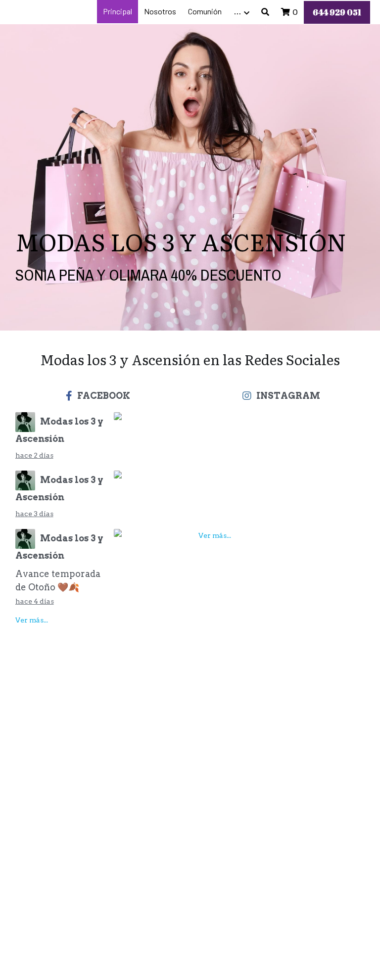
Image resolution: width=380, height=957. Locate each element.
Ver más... (31, 620)
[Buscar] (265, 12)
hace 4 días (34, 601)
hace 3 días (34, 514)
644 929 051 (337, 12)
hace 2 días (34, 455)
